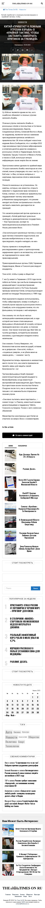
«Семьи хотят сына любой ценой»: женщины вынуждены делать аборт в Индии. (20, 793)
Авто (9, 732)
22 (33, 708)
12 (17, 704)
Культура (25, 732)
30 (38, 712)
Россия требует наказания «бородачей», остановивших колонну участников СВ (20, 783)
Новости (22, 10)
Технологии (12, 746)
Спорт (21, 742)
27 (23, 712)
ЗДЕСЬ (23, 902)
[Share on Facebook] (13, 50)
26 (17, 712)
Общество (33, 737)
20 (23, 708)
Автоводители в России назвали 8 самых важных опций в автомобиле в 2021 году (21, 773)
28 (28, 712)
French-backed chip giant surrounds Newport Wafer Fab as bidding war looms (21, 804)
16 (38, 704)
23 (38, 708)
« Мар (7, 715)
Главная (8, 894)
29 (33, 712)
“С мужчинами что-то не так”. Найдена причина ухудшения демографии (22, 764)
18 (12, 708)
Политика (11, 742)
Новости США (23, 737)
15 (33, 704)
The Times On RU (11, 10)
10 (7, 704)
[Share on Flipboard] (22, 50)
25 (12, 712)
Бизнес (17, 732)
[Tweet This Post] (18, 50)
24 (7, 712)
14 (28, 704)
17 (7, 708)
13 (23, 704)
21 (27, 708)
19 (17, 708)
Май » (13, 715)
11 (12, 704)
